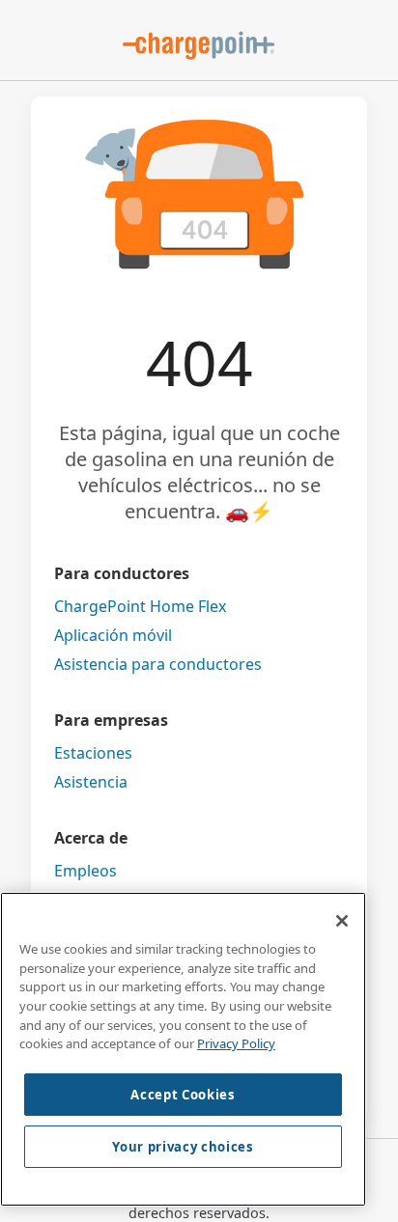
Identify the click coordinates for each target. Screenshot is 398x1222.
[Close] (342, 921)
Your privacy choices (182, 1146)
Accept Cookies (182, 1094)
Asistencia (91, 781)
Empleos (85, 870)
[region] (183, 1049)
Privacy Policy (236, 1043)
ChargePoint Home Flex (140, 606)
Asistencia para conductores (158, 664)
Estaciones (93, 753)
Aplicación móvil (113, 635)
